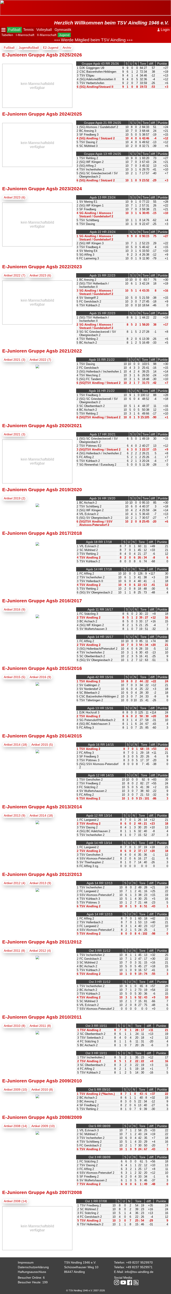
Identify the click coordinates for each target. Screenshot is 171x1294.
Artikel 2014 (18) (15, 744)
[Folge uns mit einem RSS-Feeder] (135, 1283)
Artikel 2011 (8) (14, 950)
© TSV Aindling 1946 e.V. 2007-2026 (85, 1290)
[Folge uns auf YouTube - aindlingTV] (123, 1282)
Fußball (14, 30)
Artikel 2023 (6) (14, 197)
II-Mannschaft (46, 35)
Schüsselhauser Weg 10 (81, 1267)
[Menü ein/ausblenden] (3, 29)
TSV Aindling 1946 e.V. (80, 1262)
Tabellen (7, 35)
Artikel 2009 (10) (15, 1089)
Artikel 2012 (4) (14, 883)
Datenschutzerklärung (33, 1267)
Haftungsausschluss (32, 1272)
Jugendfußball (29, 47)
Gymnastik (63, 30)
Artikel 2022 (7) (14, 275)
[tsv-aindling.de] (1, 2)
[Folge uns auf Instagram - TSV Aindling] (116, 1283)
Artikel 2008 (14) (15, 1126)
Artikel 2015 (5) (14, 677)
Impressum (26, 1262)
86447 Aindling (74, 1272)
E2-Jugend (50, 47)
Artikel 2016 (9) (14, 609)
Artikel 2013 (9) (14, 815)
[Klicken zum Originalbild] (37, 367)
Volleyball (44, 30)
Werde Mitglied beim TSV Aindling (84, 40)
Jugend (64, 35)
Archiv (67, 47)
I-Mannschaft (25, 35)
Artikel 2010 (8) (14, 1026)
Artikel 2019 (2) (14, 498)
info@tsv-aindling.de (139, 1272)
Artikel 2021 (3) (14, 359)
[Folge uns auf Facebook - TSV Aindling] (129, 1283)
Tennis (28, 30)
